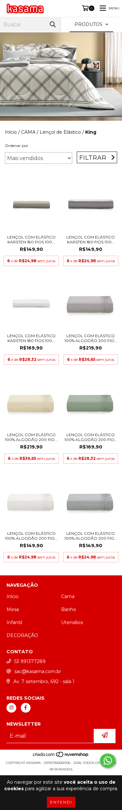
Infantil (14, 622)
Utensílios (72, 622)
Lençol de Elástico (60, 132)
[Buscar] (52, 24)
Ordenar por (16, 145)
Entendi (61, 802)
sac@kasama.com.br (37, 671)
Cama (68, 596)
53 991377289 (30, 661)
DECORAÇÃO (22, 635)
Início (11, 132)
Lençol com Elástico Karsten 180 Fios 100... (31, 239)
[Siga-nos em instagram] (11, 708)
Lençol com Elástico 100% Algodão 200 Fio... (90, 338)
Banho (68, 609)
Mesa (13, 609)
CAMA (28, 132)
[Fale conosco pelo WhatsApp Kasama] (107, 761)
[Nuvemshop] (61, 756)
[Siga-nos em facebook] (26, 708)
